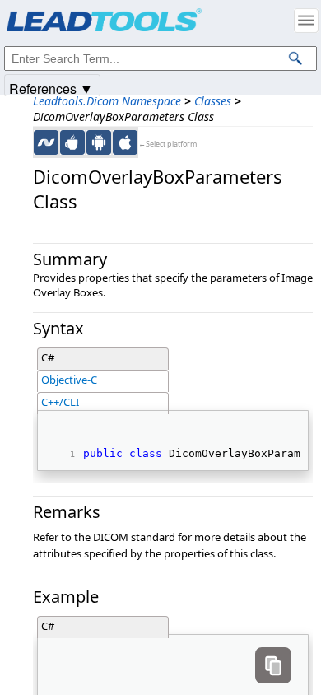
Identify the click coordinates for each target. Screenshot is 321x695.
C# (47, 357)
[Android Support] (98, 142)
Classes (212, 101)
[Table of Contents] (306, 20)
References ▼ (51, 87)
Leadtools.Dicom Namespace (107, 101)
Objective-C (69, 379)
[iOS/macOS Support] (125, 142)
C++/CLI (60, 401)
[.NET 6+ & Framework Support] (46, 142)
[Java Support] (72, 142)
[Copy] (273, 665)
